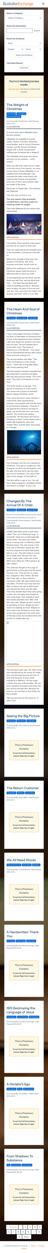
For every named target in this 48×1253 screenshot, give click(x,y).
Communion (26, 1165)
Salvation (36, 865)
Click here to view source (26, 518)
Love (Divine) (22, 1017)
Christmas (11, 114)
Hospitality (11, 793)
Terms (33, 1246)
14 (39, 1232)
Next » (26, 1236)
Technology (20, 941)
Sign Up (23, 756)
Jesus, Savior (22, 318)
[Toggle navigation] (43, 3)
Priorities (10, 941)
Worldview (21, 721)
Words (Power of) (13, 865)
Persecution (34, 1017)
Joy (8, 1165)
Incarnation (21, 114)
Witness (20, 793)
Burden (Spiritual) (13, 116)
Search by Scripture (24, 55)
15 (19, 1236)
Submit (37, 30)
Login (10, 89)
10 (28, 1232)
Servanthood (28, 1089)
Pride (20, 1089)
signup (18, 89)
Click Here (24, 68)
